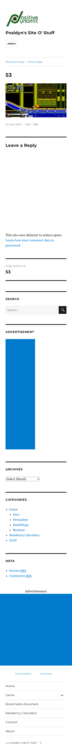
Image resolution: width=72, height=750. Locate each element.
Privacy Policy (46, 674)
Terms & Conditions (23, 674)
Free (16, 514)
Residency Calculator (24, 535)
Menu (12, 43)
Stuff (13, 540)
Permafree (20, 520)
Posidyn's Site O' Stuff (30, 32)
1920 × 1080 (31, 124)
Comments (20, 576)
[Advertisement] (21, 394)
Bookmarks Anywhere (22, 704)
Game (13, 509)
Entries (17, 570)
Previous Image (15, 61)
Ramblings (21, 525)
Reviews (19, 530)
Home (10, 686)
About (10, 731)
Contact (12, 722)
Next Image (35, 61)
